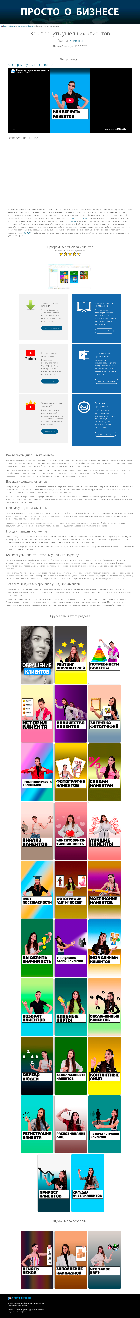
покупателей (79, 218)
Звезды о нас (50, 431)
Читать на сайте (104, 331)
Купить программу (105, 434)
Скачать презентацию (106, 381)
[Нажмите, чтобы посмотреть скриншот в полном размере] (70, 276)
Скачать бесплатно (52, 328)
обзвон (27, 232)
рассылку (70, 221)
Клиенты (76, 40)
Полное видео (50, 381)
